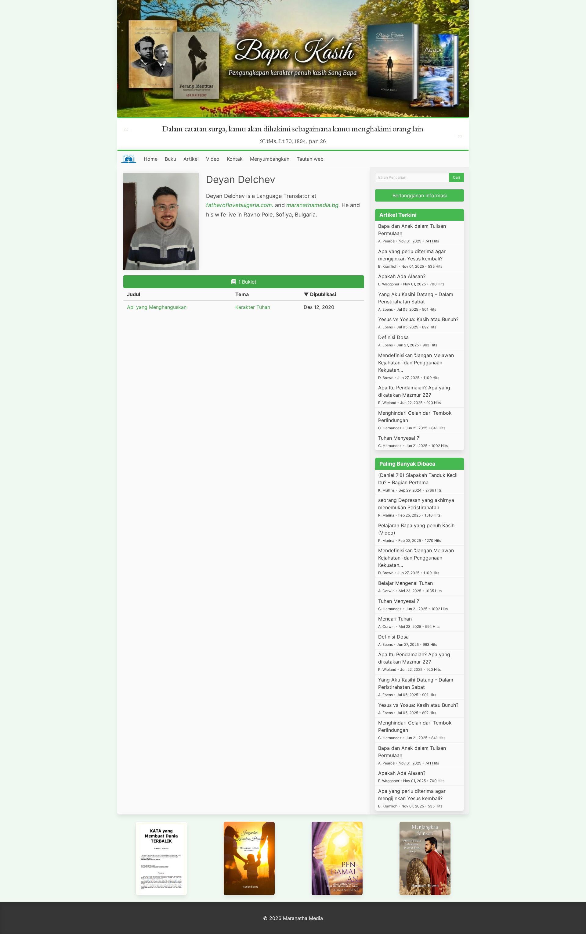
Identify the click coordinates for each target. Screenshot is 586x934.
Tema (242, 294)
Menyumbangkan (269, 159)
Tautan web (310, 159)
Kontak (235, 159)
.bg (334, 205)
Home (150, 159)
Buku (170, 159)
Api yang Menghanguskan (156, 307)
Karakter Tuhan (252, 307)
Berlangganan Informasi (419, 195)
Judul (133, 294)
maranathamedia (308, 205)
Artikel (191, 159)
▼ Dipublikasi (320, 294)
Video (212, 159)
